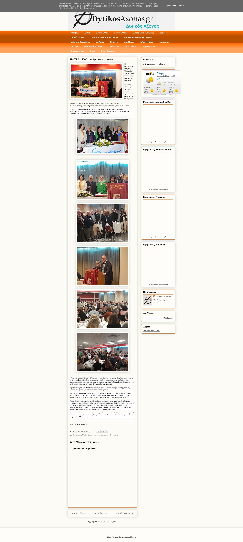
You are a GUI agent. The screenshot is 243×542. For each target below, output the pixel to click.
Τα (149, 142)
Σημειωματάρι (149, 46)
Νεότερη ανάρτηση (78, 513)
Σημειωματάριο (77, 51)
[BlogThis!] (99, 431)
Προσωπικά (114, 46)
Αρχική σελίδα (101, 513)
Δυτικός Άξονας (78, 37)
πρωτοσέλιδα (154, 142)
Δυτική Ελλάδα (120, 33)
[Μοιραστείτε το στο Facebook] (104, 431)
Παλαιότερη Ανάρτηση (125, 513)
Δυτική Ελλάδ (102, 33)
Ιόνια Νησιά (129, 42)
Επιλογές (100, 42)
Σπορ (92, 51)
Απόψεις (75, 33)
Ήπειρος (114, 42)
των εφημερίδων (163, 142)
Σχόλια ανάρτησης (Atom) (107, 522)
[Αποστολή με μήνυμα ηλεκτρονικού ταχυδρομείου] (97, 431)
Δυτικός (163, 33)
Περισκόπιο (164, 42)
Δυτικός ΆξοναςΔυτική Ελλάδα (138, 37)
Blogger (133, 537)
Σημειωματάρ (131, 46)
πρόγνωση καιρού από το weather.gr (162, 94)
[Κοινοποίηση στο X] (101, 431)
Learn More (171, 6)
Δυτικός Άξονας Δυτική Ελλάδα (104, 37)
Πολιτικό (74, 46)
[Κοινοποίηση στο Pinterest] (106, 431)
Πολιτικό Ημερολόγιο (93, 46)
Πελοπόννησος (146, 42)
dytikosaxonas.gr (163, 296)
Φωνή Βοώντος (108, 51)
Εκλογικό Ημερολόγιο (80, 42)
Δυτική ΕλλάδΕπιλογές (143, 33)
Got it (182, 6)
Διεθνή (87, 33)
